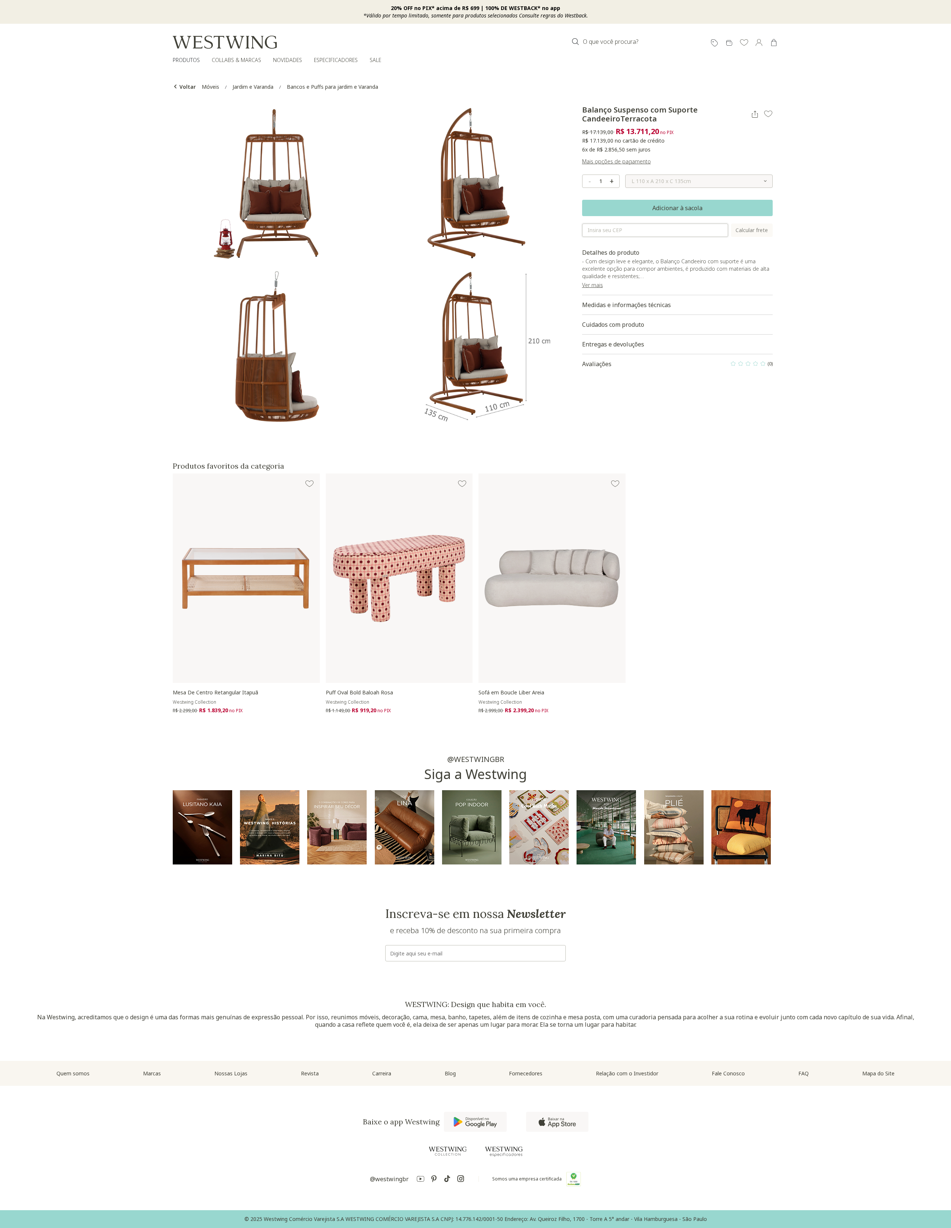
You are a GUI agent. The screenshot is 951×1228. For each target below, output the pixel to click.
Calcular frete (752, 230)
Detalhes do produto (677, 271)
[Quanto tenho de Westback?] (729, 43)
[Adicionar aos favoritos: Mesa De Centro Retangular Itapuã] (309, 483)
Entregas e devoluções (613, 344)
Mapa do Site (878, 1073)
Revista (310, 1073)
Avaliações (677, 366)
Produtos (186, 59)
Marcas (152, 1073)
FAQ (803, 1073)
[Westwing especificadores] (503, 1152)
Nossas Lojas (230, 1073)
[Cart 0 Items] (773, 42)
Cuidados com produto (613, 324)
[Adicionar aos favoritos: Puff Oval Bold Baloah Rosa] (462, 483)
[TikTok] (447, 1180)
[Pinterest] (433, 1180)
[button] (744, 43)
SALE (375, 59)
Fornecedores (525, 1073)
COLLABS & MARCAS (236, 59)
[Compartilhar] (754, 114)
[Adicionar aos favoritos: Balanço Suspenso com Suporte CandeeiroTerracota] (768, 114)
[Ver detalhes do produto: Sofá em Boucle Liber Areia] (552, 578)
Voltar (187, 86)
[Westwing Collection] (447, 1151)
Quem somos (73, 1073)
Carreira (381, 1073)
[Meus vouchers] (714, 43)
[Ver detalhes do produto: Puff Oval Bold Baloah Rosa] (399, 578)
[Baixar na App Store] (557, 1122)
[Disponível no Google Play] (475, 1122)
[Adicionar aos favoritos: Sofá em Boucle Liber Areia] (615, 483)
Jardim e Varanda (253, 86)
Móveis (210, 86)
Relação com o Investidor (627, 1073)
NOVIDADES (287, 59)
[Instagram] (460, 1180)
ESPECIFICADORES (336, 59)
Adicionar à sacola (677, 208)
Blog (450, 1073)
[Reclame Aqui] (573, 1179)
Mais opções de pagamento (616, 161)
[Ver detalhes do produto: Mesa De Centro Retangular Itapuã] (246, 578)
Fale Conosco (728, 1073)
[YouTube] (420, 1180)
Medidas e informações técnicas (626, 305)
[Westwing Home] (225, 42)
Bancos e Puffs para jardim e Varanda (332, 86)
